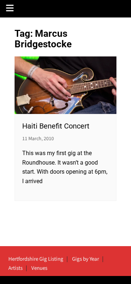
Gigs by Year (85, 259)
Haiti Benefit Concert (56, 126)
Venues (39, 268)
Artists (15, 268)
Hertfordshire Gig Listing (35, 259)
